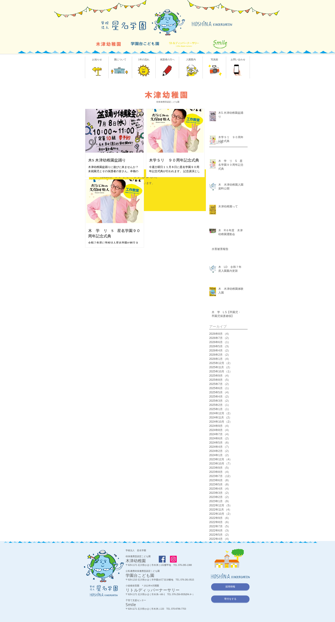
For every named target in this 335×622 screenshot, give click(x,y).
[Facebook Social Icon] (162, 559)
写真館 (214, 59)
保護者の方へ (167, 59)
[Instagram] (173, 559)
